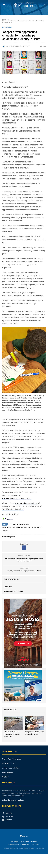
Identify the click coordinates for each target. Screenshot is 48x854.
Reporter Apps (7, 772)
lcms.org (14, 842)
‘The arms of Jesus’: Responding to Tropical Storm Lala (12, 734)
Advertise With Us (8, 763)
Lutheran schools (23, 524)
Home (4, 19)
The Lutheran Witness (29, 842)
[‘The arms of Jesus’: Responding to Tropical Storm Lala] (13, 723)
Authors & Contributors (10, 768)
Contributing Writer (12, 46)
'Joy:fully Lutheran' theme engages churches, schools (24, 571)
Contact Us (8, 587)
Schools (5, 530)
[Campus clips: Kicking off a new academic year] (34, 723)
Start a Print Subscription (11, 759)
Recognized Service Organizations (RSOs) (16, 527)
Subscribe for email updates (13, 800)
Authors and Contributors (13, 591)
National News (7, 27)
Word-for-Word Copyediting (13, 509)
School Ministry (36, 527)
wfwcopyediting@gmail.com (26, 503)
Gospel (13, 524)
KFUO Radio (35, 845)
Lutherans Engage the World (19, 845)
